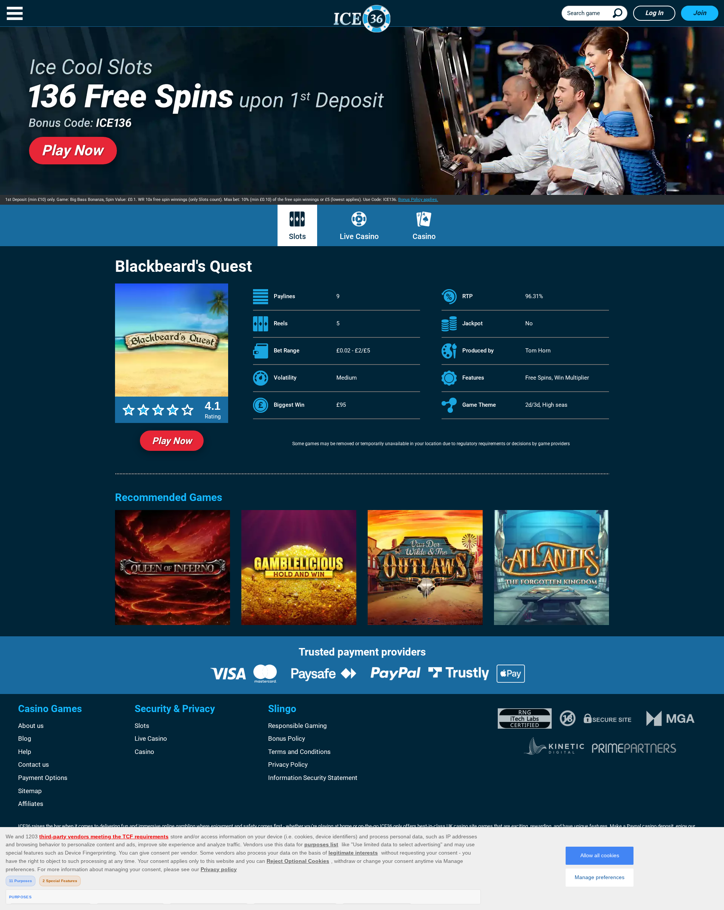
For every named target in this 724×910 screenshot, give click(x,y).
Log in (654, 13)
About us (31, 725)
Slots (297, 236)
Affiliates (30, 803)
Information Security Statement (312, 777)
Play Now (172, 440)
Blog (24, 738)
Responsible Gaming (297, 725)
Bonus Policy (286, 738)
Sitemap (30, 791)
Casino (424, 236)
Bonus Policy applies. (418, 199)
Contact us (33, 764)
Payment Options (42, 777)
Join (699, 13)
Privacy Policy (288, 764)
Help (24, 751)
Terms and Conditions (299, 751)
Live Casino (359, 236)
